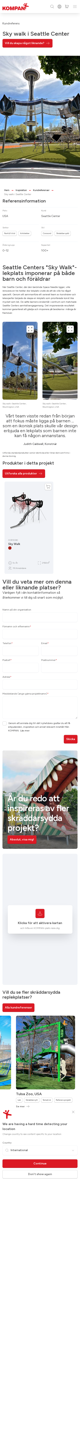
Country (6, 1142)
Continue (40, 1163)
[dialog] (40, 719)
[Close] (73, 1112)
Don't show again (40, 1174)
